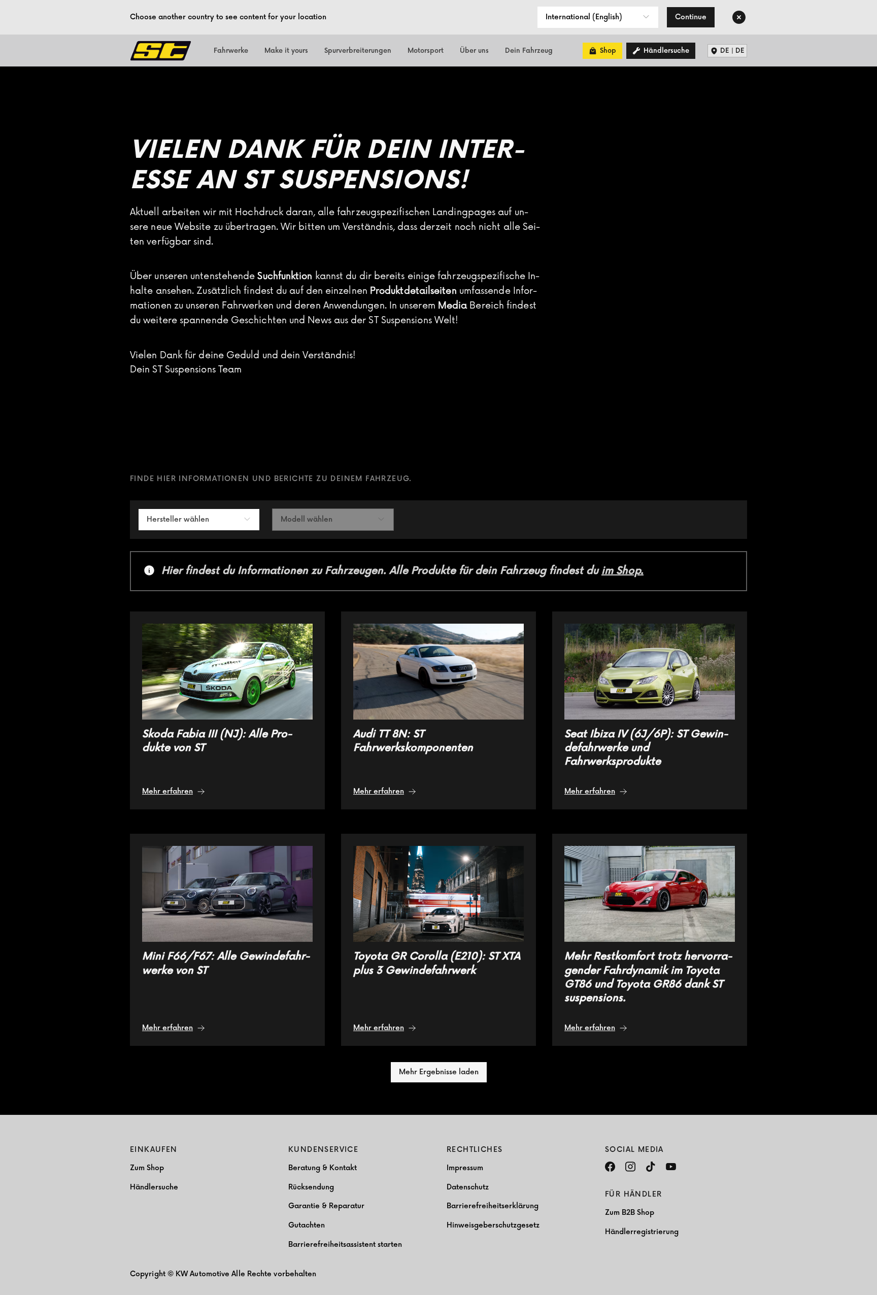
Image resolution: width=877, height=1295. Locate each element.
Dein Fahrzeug (529, 51)
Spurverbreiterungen (357, 51)
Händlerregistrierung (642, 1232)
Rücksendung (311, 1187)
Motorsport (426, 51)
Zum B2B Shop (629, 1212)
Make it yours (286, 51)
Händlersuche (154, 1187)
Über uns (474, 51)
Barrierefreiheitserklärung (492, 1206)
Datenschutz (468, 1187)
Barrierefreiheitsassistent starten (345, 1244)
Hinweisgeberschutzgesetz (493, 1225)
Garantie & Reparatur (326, 1206)
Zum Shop (147, 1168)
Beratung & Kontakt (322, 1168)
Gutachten (306, 1225)
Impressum (465, 1168)
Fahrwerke (231, 51)
